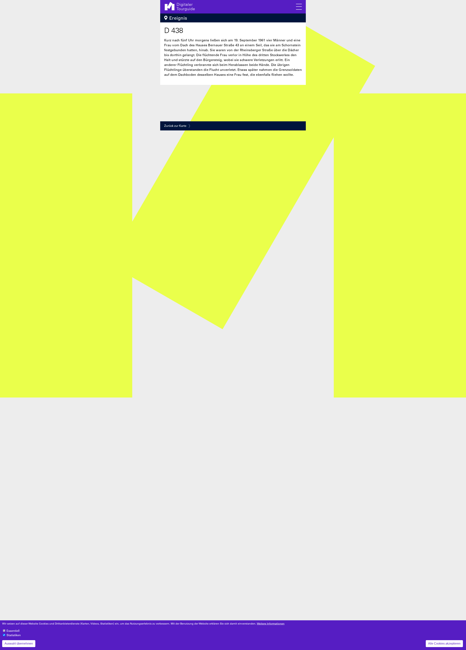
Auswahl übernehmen (19, 643)
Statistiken (14, 635)
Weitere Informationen (271, 623)
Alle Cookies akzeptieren (444, 643)
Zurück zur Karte (175, 126)
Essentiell (13, 631)
